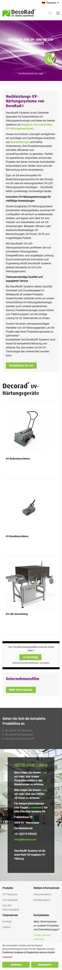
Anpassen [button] (7, 957)
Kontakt (7, 921)
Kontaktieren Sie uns (21, 365)
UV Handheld (10, 900)
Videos (6, 927)
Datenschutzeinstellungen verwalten (31, 663)
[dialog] (31, 956)
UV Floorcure (9, 894)
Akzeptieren (44, 964)
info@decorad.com (25, 839)
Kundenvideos (42, 900)
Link (44, 772)
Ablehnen (16, 964)
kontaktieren (36, 807)
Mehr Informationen (20, 689)
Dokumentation (43, 894)
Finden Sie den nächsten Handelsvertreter (43, 939)
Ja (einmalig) (30, 657)
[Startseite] (19, 14)
